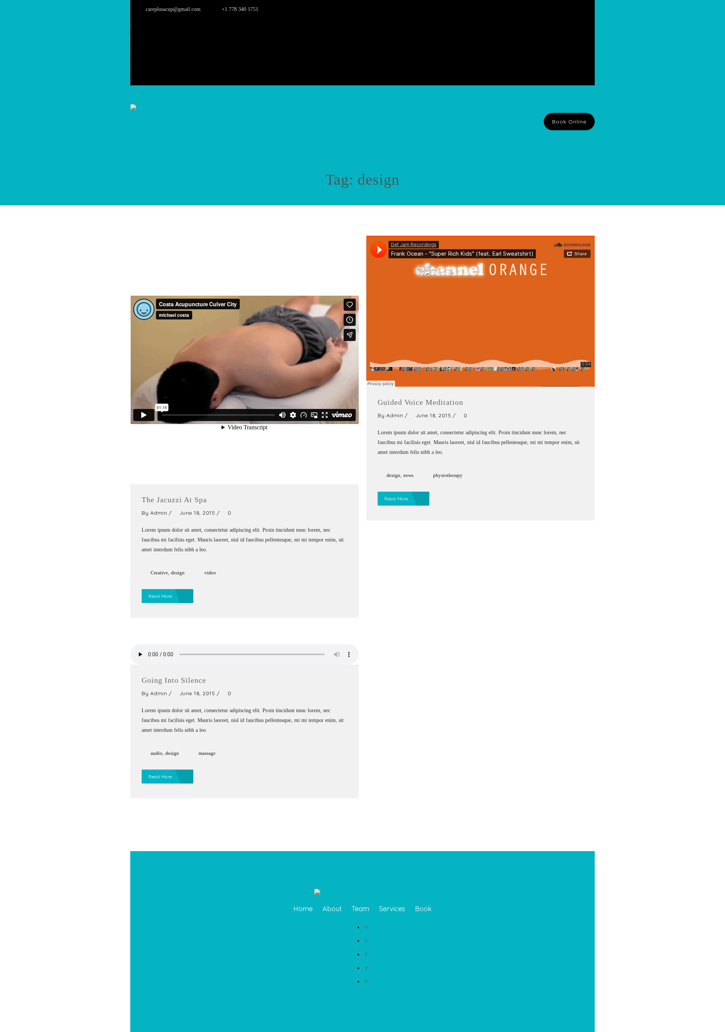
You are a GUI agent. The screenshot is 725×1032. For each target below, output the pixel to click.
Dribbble (146, 80)
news (408, 475)
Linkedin (147, 26)
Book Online (569, 121)
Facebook (147, 66)
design (178, 572)
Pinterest (146, 39)
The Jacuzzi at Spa (174, 499)
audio (156, 753)
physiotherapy (448, 475)
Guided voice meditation (420, 402)
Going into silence (174, 680)
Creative (159, 572)
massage (207, 753)
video (210, 572)
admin (158, 512)
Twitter (145, 53)
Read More (160, 596)
